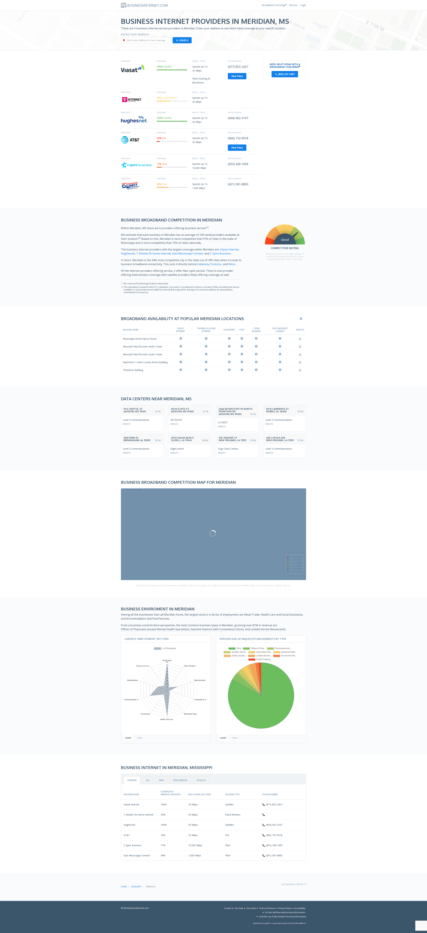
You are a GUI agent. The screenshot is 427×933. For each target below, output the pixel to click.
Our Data (239, 908)
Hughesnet (128, 253)
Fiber (161, 780)
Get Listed (251, 908)
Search (183, 40)
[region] (213, 534)
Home (124, 886)
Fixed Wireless (180, 780)
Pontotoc (216, 264)
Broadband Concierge (274, 5)
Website (127, 424)
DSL (147, 780)
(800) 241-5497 (286, 74)
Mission (293, 5)
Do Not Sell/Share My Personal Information (285, 912)
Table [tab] (139, 738)
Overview (132, 780)
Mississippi (136, 886)
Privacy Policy (284, 908)
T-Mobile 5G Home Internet (153, 253)
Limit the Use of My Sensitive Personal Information (282, 916)
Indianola (203, 264)
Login (303, 5)
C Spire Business (220, 253)
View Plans (237, 76)
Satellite (201, 780)
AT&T (241, 329)
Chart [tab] (128, 738)
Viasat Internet (229, 249)
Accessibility (299, 908)
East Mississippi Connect (187, 253)
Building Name (130, 329)
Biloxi (231, 264)
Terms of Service (267, 908)
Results (300, 329)
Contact (227, 908)
